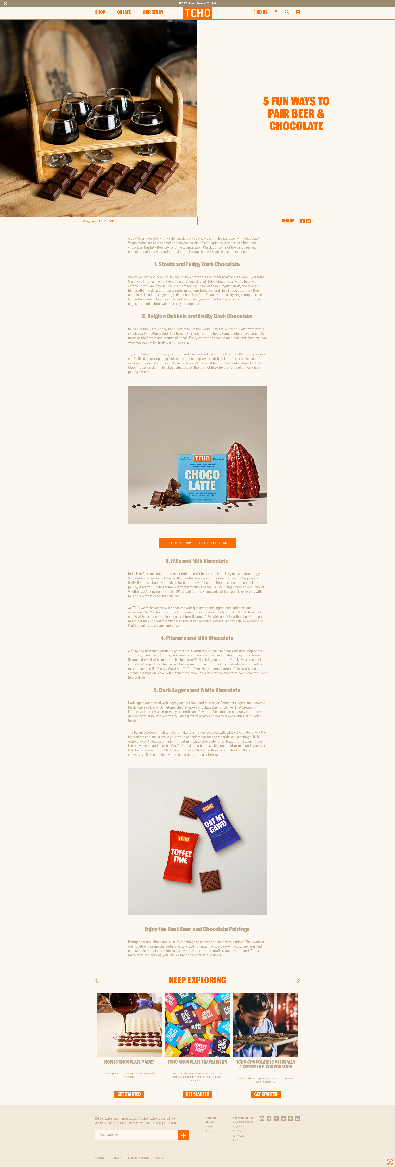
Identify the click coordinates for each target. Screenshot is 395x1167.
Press (209, 1131)
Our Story (153, 12)
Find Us (260, 12)
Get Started (129, 1094)
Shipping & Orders (243, 1122)
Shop (100, 12)
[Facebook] (302, 221)
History (210, 1122)
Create (124, 12)
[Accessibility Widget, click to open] (390, 1162)
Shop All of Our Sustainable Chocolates (197, 543)
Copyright (100, 1158)
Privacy (117, 1158)
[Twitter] (308, 221)
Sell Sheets (239, 1131)
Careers (210, 1126)
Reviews (160, 1158)
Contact (237, 1140)
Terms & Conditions (138, 1158)
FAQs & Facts (240, 1126)
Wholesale (238, 1136)
